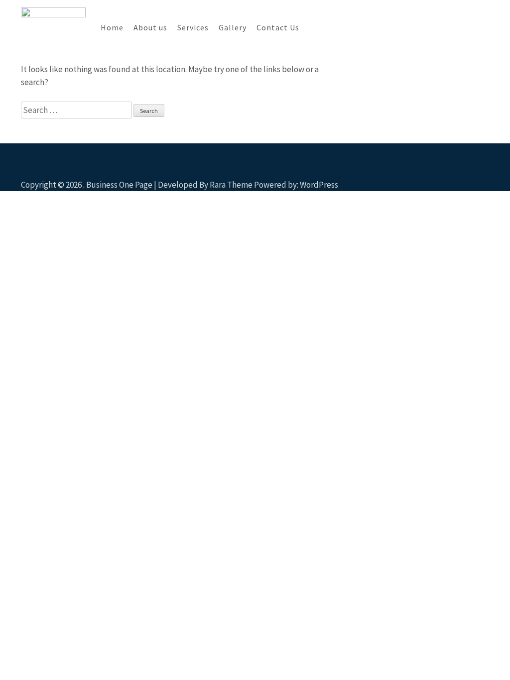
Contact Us (277, 27)
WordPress (319, 184)
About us (150, 27)
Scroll (443, 170)
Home (112, 27)
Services (193, 27)
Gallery (233, 27)
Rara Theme (231, 184)
